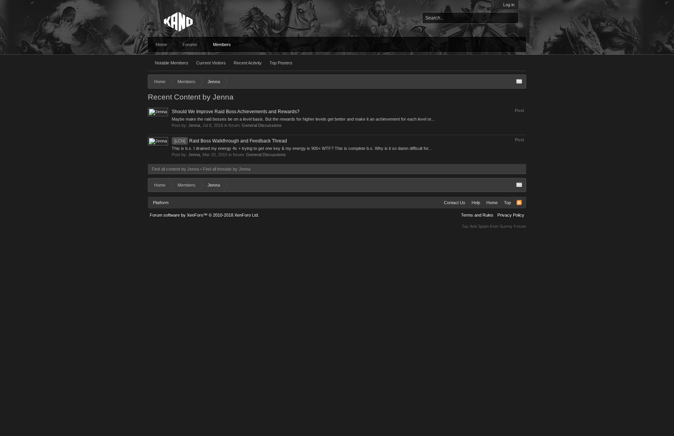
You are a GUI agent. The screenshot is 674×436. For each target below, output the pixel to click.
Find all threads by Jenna (226, 169)
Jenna (194, 125)
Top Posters (281, 63)
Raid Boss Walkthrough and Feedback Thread (230, 141)
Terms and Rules (477, 215)
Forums (190, 44)
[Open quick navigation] (519, 81)
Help (476, 202)
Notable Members (171, 63)
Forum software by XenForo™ (204, 215)
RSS (519, 202)
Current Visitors (211, 63)
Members (222, 44)
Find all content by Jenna (175, 169)
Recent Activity (248, 63)
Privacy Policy (510, 215)
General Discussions (262, 125)
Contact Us (454, 202)
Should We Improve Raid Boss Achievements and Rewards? (236, 111)
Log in (508, 4)
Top (507, 202)
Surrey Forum (513, 226)
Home (161, 44)
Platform (160, 202)
